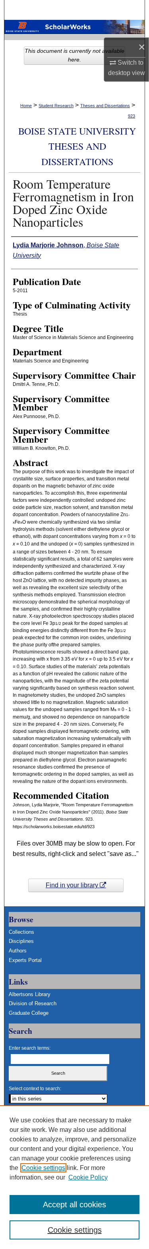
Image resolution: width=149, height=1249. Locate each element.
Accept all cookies (74, 1204)
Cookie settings (43, 1167)
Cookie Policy (88, 1177)
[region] (74, 1177)
